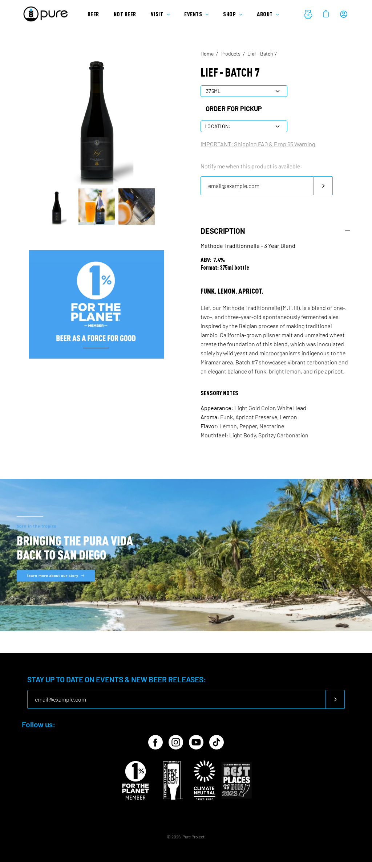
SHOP (230, 14)
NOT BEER (125, 14)
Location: (218, 126)
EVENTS (193, 14)
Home (207, 53)
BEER (93, 14)
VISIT (158, 14)
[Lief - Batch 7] (57, 206)
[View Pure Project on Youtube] (196, 742)
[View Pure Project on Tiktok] (216, 742)
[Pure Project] (47, 14)
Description (223, 230)
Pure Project (193, 836)
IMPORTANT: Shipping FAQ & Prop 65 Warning (258, 143)
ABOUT (265, 14)
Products (230, 53)
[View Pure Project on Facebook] (155, 742)
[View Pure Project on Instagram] (176, 742)
